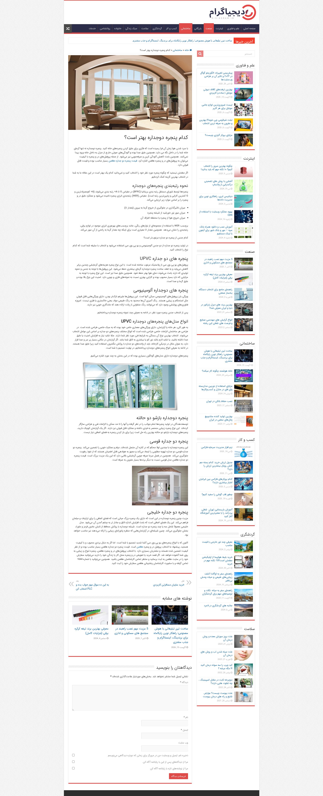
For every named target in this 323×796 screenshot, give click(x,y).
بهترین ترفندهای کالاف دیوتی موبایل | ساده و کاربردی (217, 91)
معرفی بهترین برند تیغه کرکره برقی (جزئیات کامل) (91, 630)
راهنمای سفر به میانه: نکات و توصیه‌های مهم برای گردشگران (217, 592)
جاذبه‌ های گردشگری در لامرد (218, 606)
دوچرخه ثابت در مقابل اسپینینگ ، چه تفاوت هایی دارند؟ (215, 681)
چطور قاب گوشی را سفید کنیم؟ (217, 494)
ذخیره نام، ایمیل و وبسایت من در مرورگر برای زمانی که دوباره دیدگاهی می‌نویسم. (147, 755)
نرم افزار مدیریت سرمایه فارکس (216, 447)
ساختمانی (185, 29)
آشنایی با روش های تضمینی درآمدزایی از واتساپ (218, 183)
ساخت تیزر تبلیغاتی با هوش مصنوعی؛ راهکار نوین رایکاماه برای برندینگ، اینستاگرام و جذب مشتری (182, 40)
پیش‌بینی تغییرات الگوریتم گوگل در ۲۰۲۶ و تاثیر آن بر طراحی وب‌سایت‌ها (216, 76)
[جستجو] (200, 54)
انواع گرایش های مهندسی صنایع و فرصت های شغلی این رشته (216, 321)
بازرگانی (198, 29)
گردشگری (157, 29)
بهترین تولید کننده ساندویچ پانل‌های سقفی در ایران (218, 418)
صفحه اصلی (249, 29)
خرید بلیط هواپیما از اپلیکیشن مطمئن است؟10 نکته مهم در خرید (217, 560)
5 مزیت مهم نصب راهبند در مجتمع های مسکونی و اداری (131, 630)
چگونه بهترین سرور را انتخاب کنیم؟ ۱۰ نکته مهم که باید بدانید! (216, 167)
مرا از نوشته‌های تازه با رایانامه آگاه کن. (169, 769)
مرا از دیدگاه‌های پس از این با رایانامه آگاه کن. (165, 762)
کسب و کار (171, 29)
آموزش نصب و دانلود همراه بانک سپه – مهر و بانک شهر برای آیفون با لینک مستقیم (215, 230)
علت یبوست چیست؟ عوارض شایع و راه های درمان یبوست (217, 695)
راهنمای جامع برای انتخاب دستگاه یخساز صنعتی (215, 291)
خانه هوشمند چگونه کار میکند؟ (217, 371)
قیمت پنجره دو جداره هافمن (123, 161)
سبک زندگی (131, 29)
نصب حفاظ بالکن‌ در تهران (219, 401)
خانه (187, 50)
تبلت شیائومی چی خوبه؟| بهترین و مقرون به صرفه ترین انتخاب (215, 121)
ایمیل (184, 730)
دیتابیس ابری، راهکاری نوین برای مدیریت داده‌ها (215, 198)
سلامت (144, 29)
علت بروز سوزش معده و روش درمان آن (217, 638)
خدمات (92, 29)
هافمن (140, 547)
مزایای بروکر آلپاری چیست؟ (218, 135)
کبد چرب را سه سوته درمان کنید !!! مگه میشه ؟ (216, 666)
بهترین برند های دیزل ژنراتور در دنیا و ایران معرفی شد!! (216, 306)
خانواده (117, 29)
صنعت (209, 29)
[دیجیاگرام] (232, 12)
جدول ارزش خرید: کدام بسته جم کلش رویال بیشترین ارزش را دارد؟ (216, 465)
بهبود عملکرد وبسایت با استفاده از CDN (215, 213)
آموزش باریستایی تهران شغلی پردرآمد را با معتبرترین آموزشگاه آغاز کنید (216, 513)
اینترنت (219, 29)
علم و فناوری (233, 29)
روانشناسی (105, 29)
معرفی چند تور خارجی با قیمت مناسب (217, 543)
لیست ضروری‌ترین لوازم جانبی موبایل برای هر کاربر (217, 106)
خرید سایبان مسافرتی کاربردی (168, 583)
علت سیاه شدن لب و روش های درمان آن (216, 653)
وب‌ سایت (183, 743)
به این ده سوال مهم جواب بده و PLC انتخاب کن (92, 585)
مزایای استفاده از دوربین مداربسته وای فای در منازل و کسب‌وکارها (215, 387)
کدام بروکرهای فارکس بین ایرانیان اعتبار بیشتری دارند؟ (215, 480)
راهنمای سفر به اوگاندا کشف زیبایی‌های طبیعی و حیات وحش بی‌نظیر (216, 577)
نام (186, 717)
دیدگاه (184, 682)
